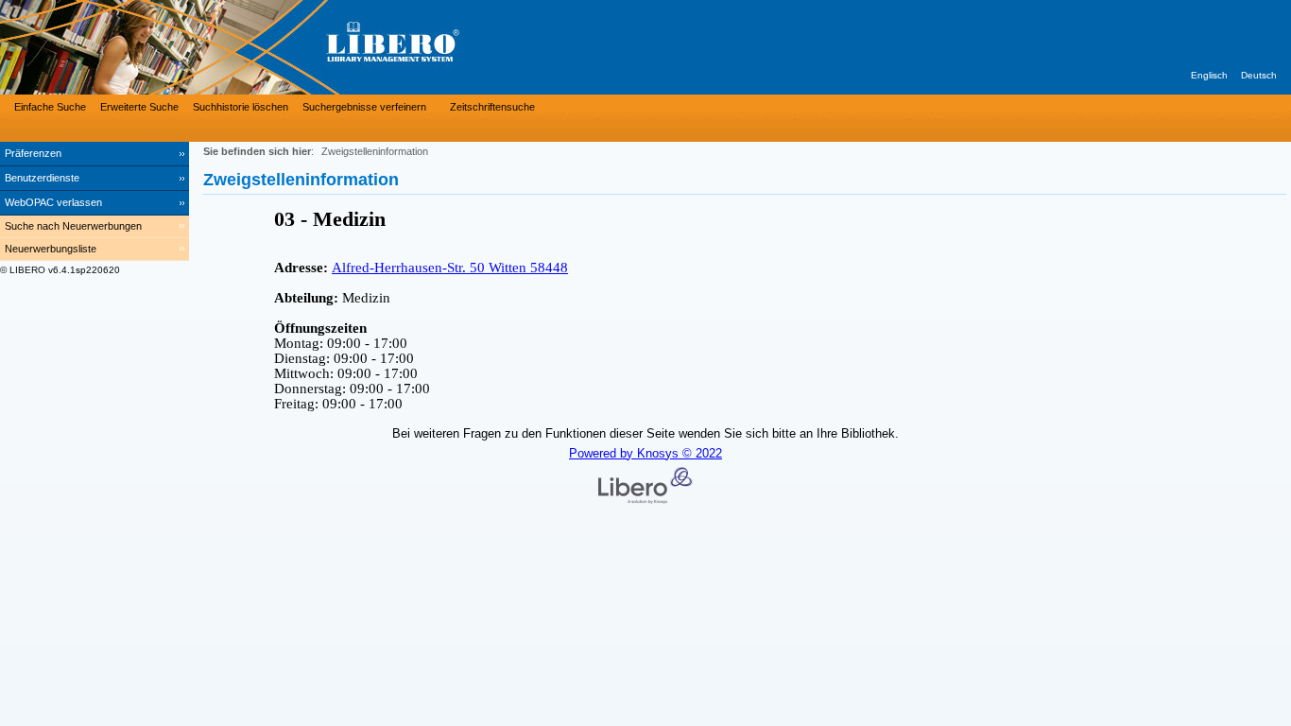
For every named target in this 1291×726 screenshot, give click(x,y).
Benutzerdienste (42, 177)
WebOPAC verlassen (53, 202)
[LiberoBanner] (283, 47)
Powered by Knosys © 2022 (645, 453)
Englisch (1209, 75)
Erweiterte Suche (139, 106)
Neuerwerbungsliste (50, 248)
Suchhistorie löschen (240, 106)
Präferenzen (33, 153)
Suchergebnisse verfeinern (364, 106)
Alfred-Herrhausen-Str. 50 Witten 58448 (450, 267)
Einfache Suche (50, 106)
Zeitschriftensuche (492, 106)
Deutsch (1259, 75)
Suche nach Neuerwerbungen (73, 226)
